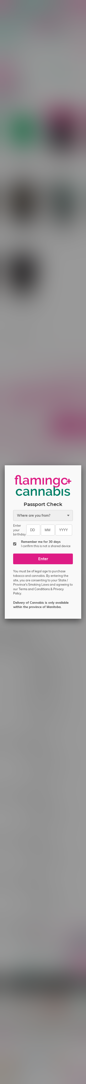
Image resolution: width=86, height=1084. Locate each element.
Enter (43, 558)
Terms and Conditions (34, 589)
